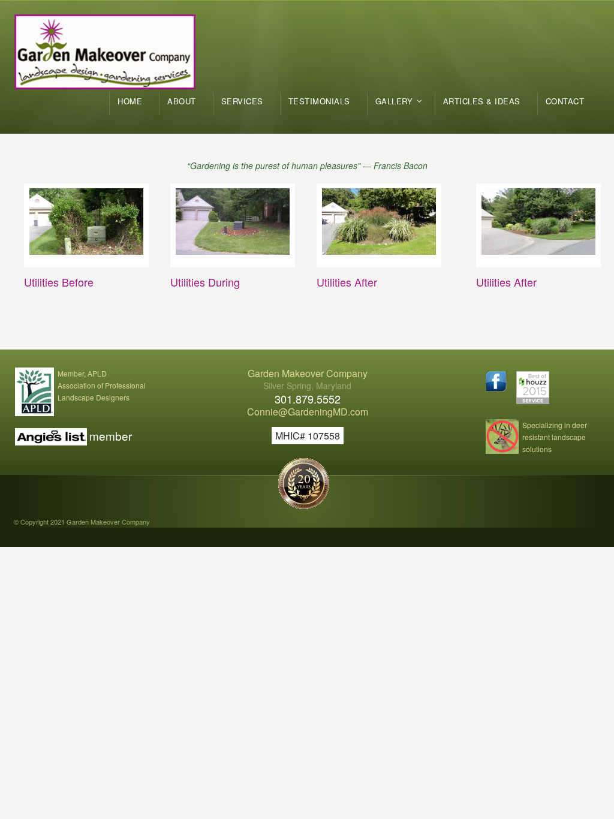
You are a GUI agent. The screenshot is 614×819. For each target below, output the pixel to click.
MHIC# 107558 (307, 435)
